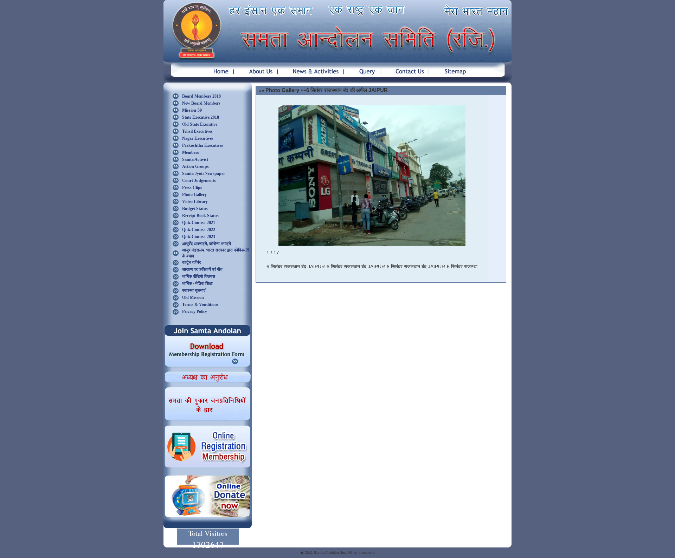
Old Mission (193, 297)
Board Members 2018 (201, 96)
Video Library (195, 201)
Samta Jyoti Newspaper (203, 173)
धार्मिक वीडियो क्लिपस (198, 276)
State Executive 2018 (200, 117)
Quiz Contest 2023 (198, 236)
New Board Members (201, 103)
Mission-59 (192, 110)
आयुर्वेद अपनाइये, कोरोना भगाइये (206, 243)
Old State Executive (199, 124)
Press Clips (192, 187)
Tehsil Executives (197, 131)
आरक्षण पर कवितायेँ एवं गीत (202, 269)
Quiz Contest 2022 (198, 229)
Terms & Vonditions (200, 304)
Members (190, 152)
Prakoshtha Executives (202, 145)
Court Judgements (199, 180)
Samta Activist (195, 159)
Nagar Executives (197, 138)
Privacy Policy (194, 311)
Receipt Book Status (200, 215)
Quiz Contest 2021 (198, 222)
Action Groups (195, 166)
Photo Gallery (194, 194)
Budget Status (195, 208)
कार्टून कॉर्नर (191, 262)
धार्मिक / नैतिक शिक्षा (197, 283)
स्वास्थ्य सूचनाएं (193, 290)
